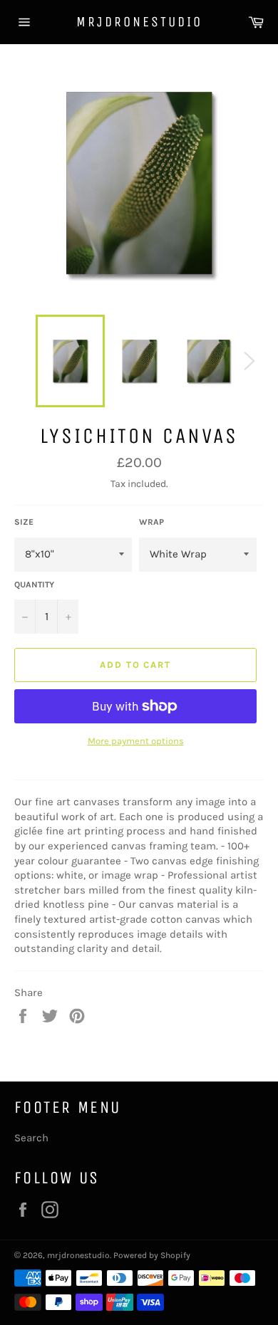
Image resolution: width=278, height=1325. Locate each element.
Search (31, 1137)
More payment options (136, 740)
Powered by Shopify (151, 1255)
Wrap (151, 522)
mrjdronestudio (139, 22)
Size (24, 522)
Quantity (34, 585)
